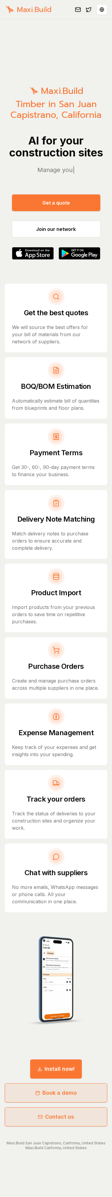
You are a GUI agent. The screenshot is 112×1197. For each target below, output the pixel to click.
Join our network (56, 229)
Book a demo (59, 1093)
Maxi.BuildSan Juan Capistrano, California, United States (56, 1143)
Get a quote (56, 203)
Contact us (59, 1117)
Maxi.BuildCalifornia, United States (56, 1148)
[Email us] (78, 10)
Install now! (60, 1069)
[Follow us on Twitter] (89, 10)
